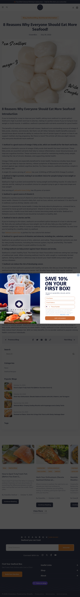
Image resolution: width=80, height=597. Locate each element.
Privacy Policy (62, 314)
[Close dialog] (78, 275)
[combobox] (47, 306)
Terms (68, 314)
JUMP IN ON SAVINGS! (60, 318)
